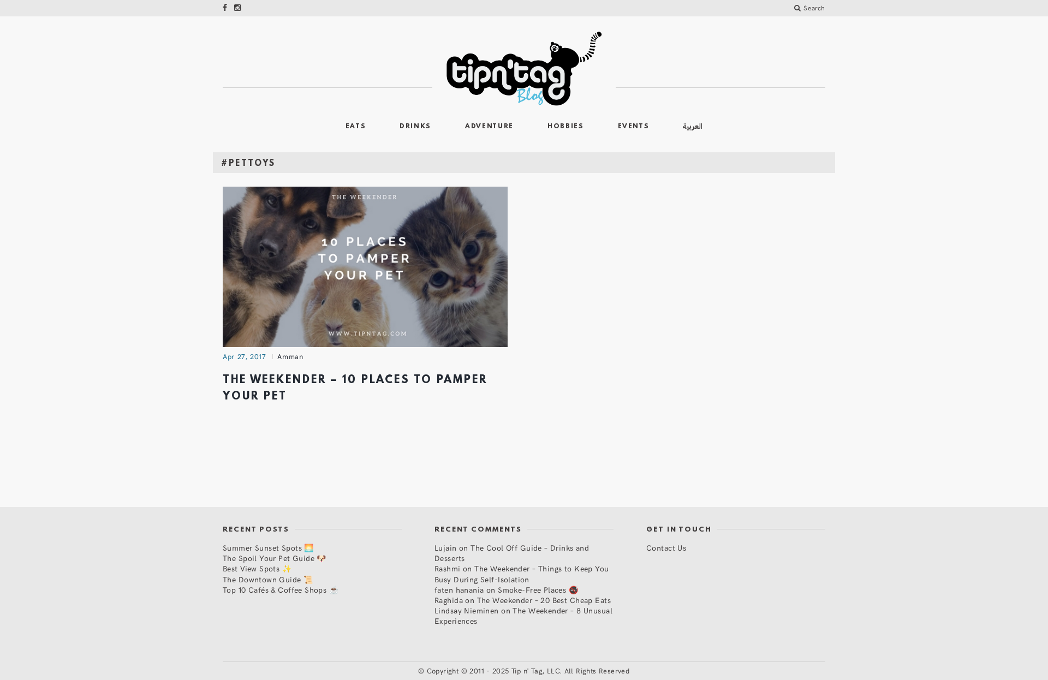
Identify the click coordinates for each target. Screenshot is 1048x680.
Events (634, 126)
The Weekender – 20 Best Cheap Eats (544, 600)
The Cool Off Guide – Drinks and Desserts (511, 552)
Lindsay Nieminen (466, 610)
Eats (356, 126)
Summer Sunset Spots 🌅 (268, 547)
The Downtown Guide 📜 (268, 579)
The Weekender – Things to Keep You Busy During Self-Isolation (521, 573)
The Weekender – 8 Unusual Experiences (523, 615)
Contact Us (666, 547)
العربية (692, 126)
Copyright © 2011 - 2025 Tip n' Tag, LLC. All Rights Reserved (528, 671)
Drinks (415, 126)
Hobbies (565, 126)
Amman (290, 356)
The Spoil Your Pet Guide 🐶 (274, 558)
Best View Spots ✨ (257, 568)
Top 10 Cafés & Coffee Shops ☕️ (280, 589)
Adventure (489, 126)
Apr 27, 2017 (244, 356)
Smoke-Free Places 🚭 (538, 589)
